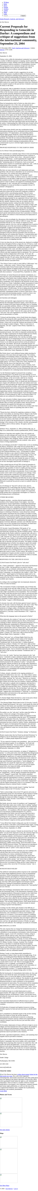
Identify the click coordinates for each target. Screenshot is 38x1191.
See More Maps (4, 1185)
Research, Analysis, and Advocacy (12, 19)
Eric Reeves (9, 1188)
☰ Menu (6, 2)
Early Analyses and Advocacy (21, 48)
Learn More (3, 1091)
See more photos (5, 1130)
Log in (16, 1188)
